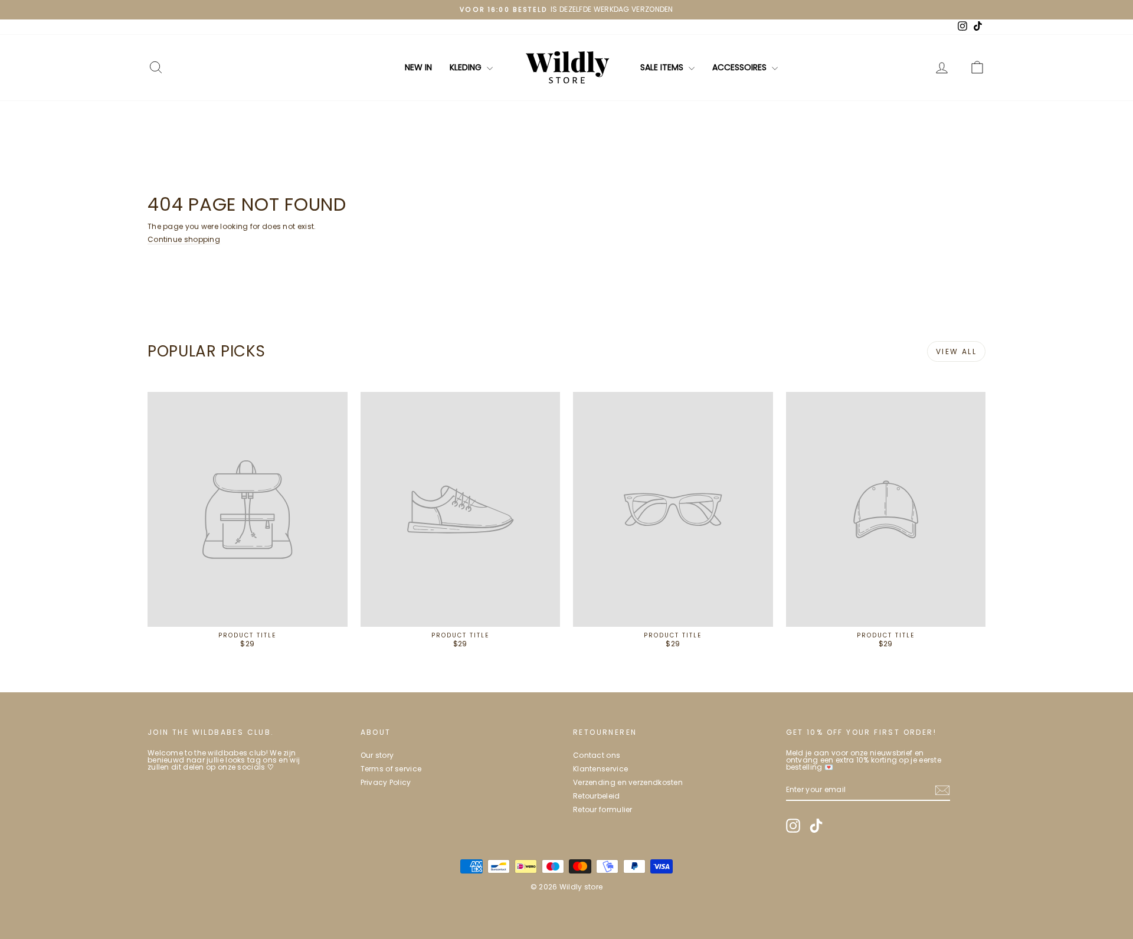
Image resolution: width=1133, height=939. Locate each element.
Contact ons (596, 755)
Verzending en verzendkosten (628, 782)
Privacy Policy (386, 782)
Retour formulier (603, 809)
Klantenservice (600, 769)
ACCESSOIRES (740, 67)
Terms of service (391, 769)
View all (956, 351)
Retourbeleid (596, 796)
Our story (377, 755)
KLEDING (467, 67)
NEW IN (418, 67)
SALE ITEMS (663, 67)
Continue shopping (184, 239)
